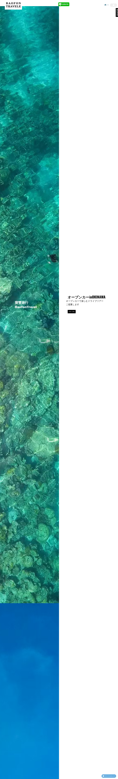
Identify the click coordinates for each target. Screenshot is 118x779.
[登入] (104, 5)
